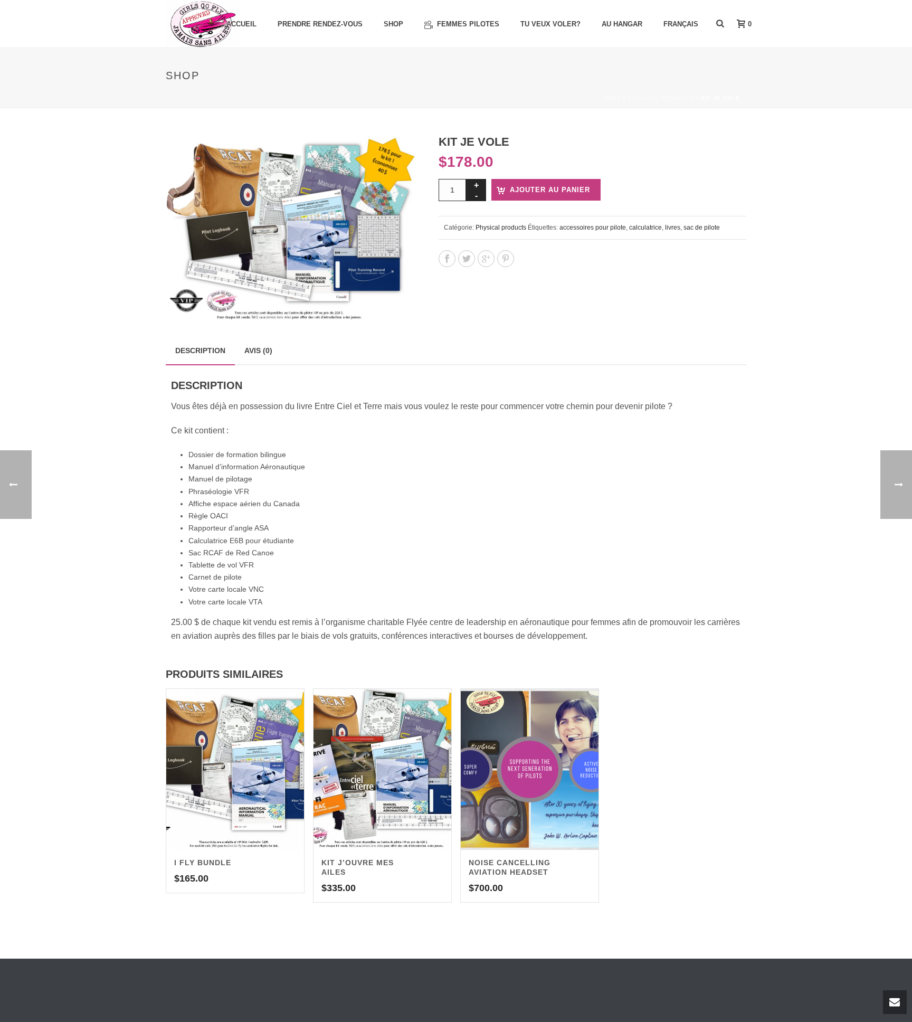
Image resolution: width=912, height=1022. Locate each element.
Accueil (241, 24)
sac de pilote (701, 227)
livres (672, 227)
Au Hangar (622, 24)
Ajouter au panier (550, 190)
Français (680, 24)
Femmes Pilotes (468, 24)
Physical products (661, 98)
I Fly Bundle (202, 862)
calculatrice (645, 227)
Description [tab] (200, 350)
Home (612, 98)
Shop (393, 24)
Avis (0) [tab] (258, 350)
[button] (395, 155)
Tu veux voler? (550, 24)
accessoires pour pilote (592, 227)
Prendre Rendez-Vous (320, 24)
